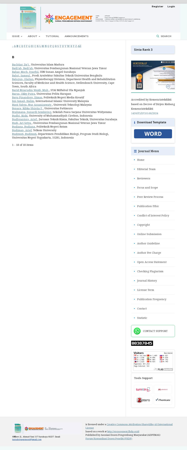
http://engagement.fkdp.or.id (123, 431)
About (33, 36)
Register (157, 6)
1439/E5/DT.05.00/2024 (144, 113)
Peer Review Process (148, 197)
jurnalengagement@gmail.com (26, 439)
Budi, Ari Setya (22, 123)
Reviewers (142, 178)
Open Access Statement (150, 262)
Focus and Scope (146, 187)
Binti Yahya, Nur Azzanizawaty (32, 104)
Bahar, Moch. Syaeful (25, 72)
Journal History (145, 280)
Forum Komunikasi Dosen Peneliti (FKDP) (108, 438)
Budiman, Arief (22, 130)
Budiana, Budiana (23, 126)
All (79, 46)
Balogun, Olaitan (22, 79)
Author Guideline (147, 243)
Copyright (142, 224)
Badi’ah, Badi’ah (22, 68)
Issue (16, 36)
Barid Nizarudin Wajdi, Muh (30, 90)
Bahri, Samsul (21, 75)
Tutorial (52, 36)
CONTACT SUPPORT (155, 331)
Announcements (77, 36)
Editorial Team (145, 169)
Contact (140, 308)
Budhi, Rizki (20, 115)
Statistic (140, 318)
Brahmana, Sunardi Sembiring (31, 112)
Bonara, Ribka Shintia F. (27, 108)
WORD (153, 134)
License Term (144, 290)
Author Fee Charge (147, 252)
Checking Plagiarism (148, 271)
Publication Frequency (150, 299)
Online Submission (148, 234)
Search (165, 36)
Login (171, 6)
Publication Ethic (146, 206)
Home (139, 159)
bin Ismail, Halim (23, 101)
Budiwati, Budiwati (24, 134)
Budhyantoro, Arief (24, 119)
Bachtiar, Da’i (21, 64)
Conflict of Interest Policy (151, 215)
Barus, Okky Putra (23, 93)
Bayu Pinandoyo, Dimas (27, 97)
